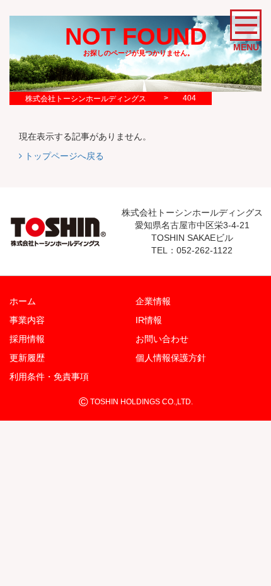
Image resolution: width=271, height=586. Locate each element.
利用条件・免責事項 (49, 377)
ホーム (22, 301)
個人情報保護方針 (171, 358)
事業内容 (27, 320)
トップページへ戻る (63, 156)
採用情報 (27, 339)
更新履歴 (27, 358)
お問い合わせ (162, 339)
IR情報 (149, 320)
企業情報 (153, 301)
